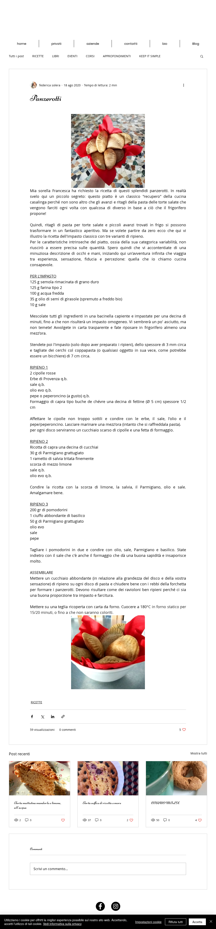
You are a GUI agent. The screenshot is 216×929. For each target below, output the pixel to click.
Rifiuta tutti (176, 922)
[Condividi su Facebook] (32, 717)
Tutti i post (16, 56)
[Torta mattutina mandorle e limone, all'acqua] (39, 778)
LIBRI (55, 56)
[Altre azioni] (183, 85)
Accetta (197, 922)
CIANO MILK (165, 802)
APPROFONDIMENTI (117, 56)
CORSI (90, 56)
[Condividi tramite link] (63, 717)
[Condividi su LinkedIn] (53, 717)
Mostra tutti (198, 753)
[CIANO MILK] (176, 778)
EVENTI (72, 56)
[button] (202, 56)
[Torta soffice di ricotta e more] (108, 778)
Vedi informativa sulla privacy (62, 924)
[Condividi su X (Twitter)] (42, 717)
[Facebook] (100, 906)
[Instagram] (115, 906)
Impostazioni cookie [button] (148, 922)
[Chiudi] (210, 922)
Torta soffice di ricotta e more (102, 802)
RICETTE (38, 56)
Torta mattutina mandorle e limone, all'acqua (37, 805)
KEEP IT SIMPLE (150, 56)
